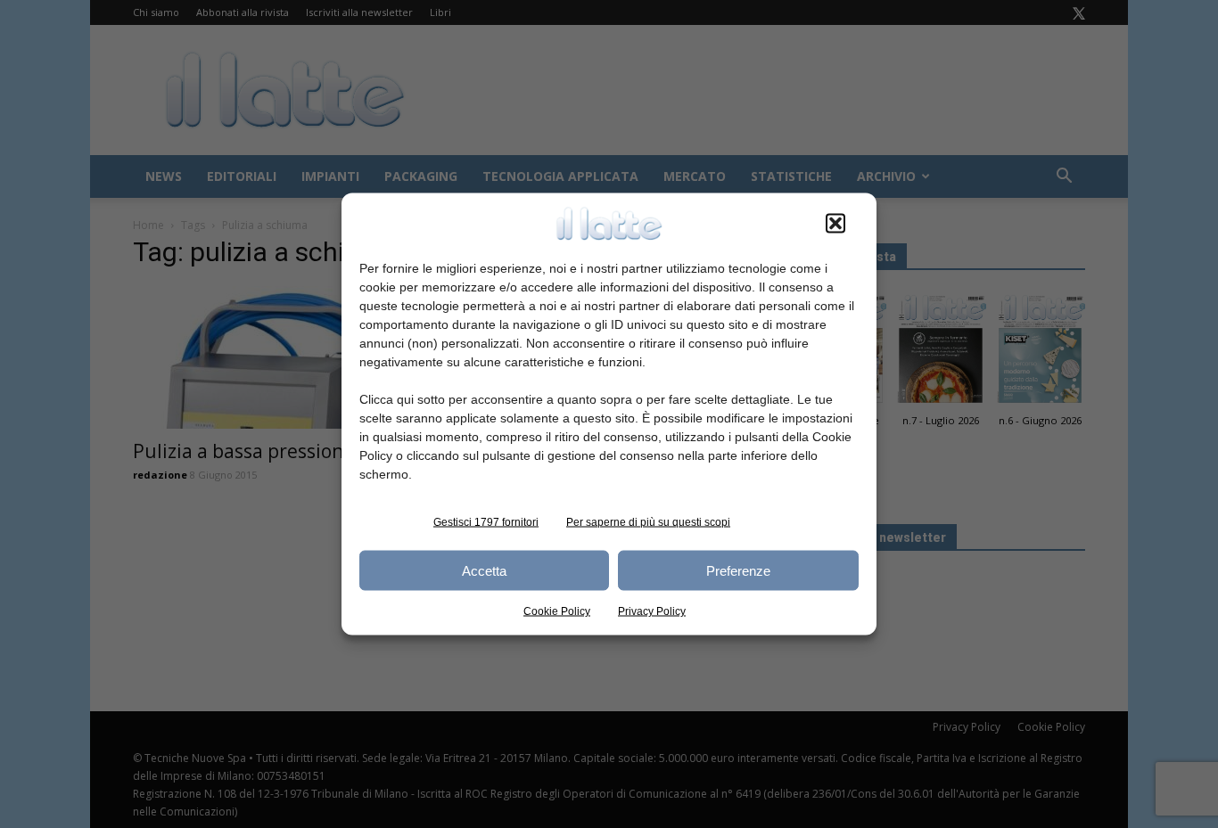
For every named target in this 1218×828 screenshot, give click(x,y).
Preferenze (738, 570)
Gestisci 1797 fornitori (486, 522)
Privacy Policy (652, 611)
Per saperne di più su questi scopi (648, 522)
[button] (835, 224)
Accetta (484, 570)
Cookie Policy (556, 611)
